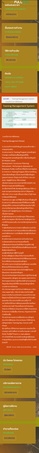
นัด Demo (7, 369)
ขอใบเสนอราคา (11, 14)
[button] (3, 118)
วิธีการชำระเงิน (10, 60)
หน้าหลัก (6, 98)
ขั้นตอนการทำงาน (12, 37)
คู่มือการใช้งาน (9, 415)
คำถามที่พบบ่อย (9, 438)
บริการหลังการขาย (10, 392)
